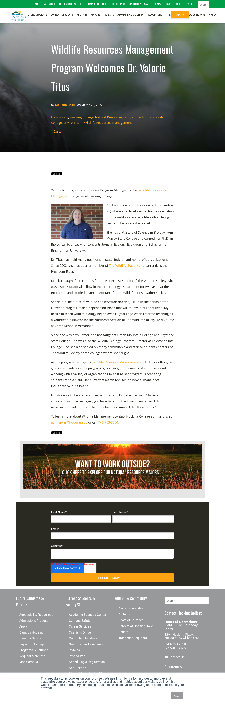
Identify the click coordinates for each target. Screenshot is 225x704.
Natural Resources (108, 117)
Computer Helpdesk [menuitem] (83, 638)
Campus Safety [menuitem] (30, 638)
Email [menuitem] (146, 4)
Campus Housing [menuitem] (31, 632)
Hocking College (82, 117)
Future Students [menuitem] (36, 14)
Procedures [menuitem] (77, 656)
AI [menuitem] (45, 4)
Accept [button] (177, 695)
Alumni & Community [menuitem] (130, 14)
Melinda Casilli (65, 105)
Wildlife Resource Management (116, 362)
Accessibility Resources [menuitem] (36, 614)
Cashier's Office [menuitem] (80, 632)
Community (59, 117)
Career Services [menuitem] (80, 626)
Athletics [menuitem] (54, 4)
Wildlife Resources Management (108, 123)
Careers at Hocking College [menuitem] (137, 626)
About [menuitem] (39, 4)
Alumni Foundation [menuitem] (131, 608)
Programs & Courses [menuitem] (33, 650)
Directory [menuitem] (134, 4)
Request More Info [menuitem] (32, 656)
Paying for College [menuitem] (32, 644)
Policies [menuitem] (74, 650)
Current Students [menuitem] (62, 14)
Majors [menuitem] (95, 14)
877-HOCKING (175, 648)
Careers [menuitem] (93, 4)
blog (127, 117)
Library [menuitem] (156, 4)
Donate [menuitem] (123, 632)
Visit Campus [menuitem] (28, 662)
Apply (180, 14)
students (138, 117)
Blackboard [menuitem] (70, 4)
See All (57, 131)
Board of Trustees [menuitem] (131, 620)
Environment (72, 123)
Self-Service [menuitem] (184, 4)
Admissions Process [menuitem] (34, 620)
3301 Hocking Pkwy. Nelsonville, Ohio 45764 (182, 636)
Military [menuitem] (82, 14)
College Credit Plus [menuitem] (113, 4)
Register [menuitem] (168, 4)
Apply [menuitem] (212, 14)
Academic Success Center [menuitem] (87, 614)
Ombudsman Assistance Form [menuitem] (89, 644)
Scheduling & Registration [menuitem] (87, 662)
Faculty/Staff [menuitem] (155, 14)
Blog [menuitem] (83, 4)
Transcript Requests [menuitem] (132, 638)
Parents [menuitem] (109, 14)
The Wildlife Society (123, 265)
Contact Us (176, 657)
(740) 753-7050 (175, 644)
